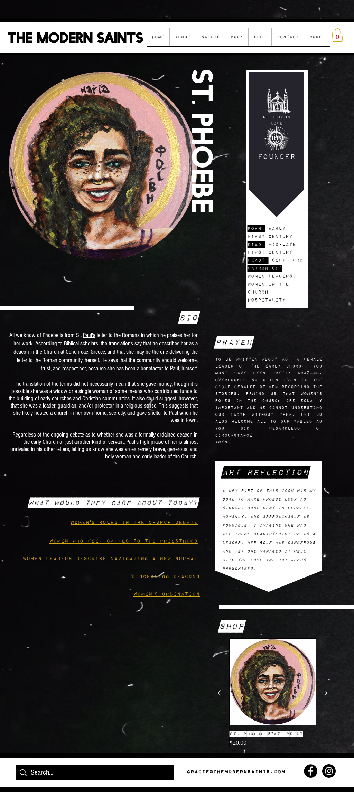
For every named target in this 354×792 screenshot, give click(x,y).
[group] (272, 692)
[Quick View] (273, 682)
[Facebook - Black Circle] (310, 771)
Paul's (89, 335)
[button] (259, 37)
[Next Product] (326, 693)
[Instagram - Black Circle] (329, 771)
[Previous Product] (219, 693)
